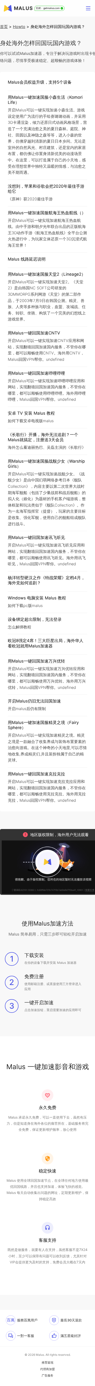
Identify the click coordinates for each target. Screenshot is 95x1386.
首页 (4, 26)
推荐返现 (47, 1362)
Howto (19, 26)
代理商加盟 (47, 1369)
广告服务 (47, 1375)
